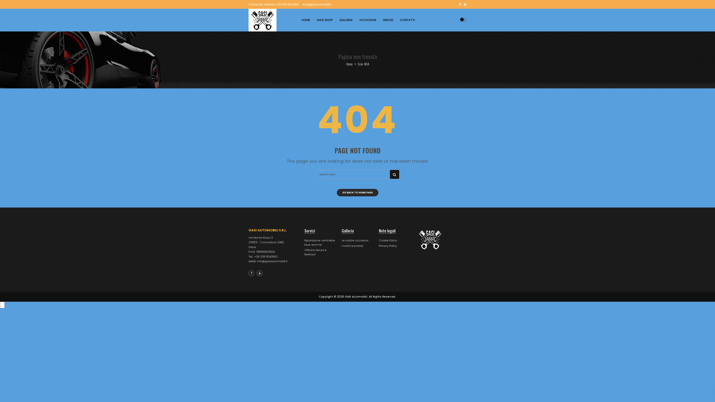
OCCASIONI (367, 20)
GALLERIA (346, 20)
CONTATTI (407, 20)
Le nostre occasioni (355, 240)
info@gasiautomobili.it (317, 4)
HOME (306, 20)
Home (349, 64)
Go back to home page (357, 192)
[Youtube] (465, 4)
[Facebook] (460, 4)
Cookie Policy (388, 240)
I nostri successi (352, 246)
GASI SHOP (325, 20)
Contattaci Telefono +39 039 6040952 (274, 4)
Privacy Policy (388, 246)
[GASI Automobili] (263, 20)
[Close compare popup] (2, 305)
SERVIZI (388, 20)
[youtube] (259, 273)
